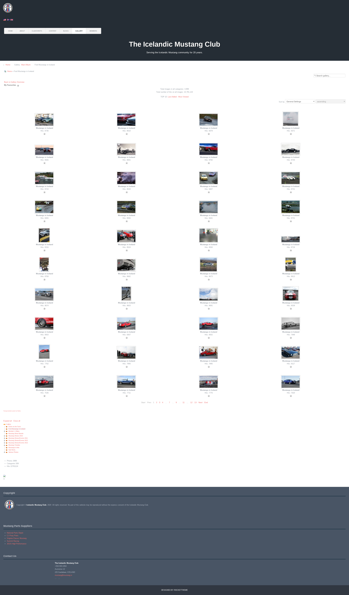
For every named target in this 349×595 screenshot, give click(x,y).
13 (195, 402)
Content (52, 31)
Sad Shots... (12, 450)
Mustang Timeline (14, 445)
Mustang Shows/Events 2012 (18, 440)
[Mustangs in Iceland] (44, 120)
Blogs (65, 31)
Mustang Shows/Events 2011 (18, 438)
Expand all (8, 421)
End (206, 402)
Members (93, 31)
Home (10, 31)
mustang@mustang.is (63, 575)
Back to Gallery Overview (14, 82)
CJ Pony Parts (12, 536)
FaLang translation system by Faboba (12, 411)
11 (184, 402)
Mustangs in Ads (13, 447)
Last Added (172, 97)
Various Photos (13, 452)
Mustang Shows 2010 (15, 436)
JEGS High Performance (16, 544)
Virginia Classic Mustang (16, 538)
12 (191, 402)
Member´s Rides (13, 431)
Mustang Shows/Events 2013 (18, 443)
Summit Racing (13, 541)
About (22, 31)
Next (200, 402)
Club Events (37, 31)
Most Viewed (183, 97)
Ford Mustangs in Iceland (16, 429)
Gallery (79, 31)
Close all (16, 421)
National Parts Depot (15, 533)
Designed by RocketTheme (174, 590)
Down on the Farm (14, 426)
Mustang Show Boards (15, 433)
